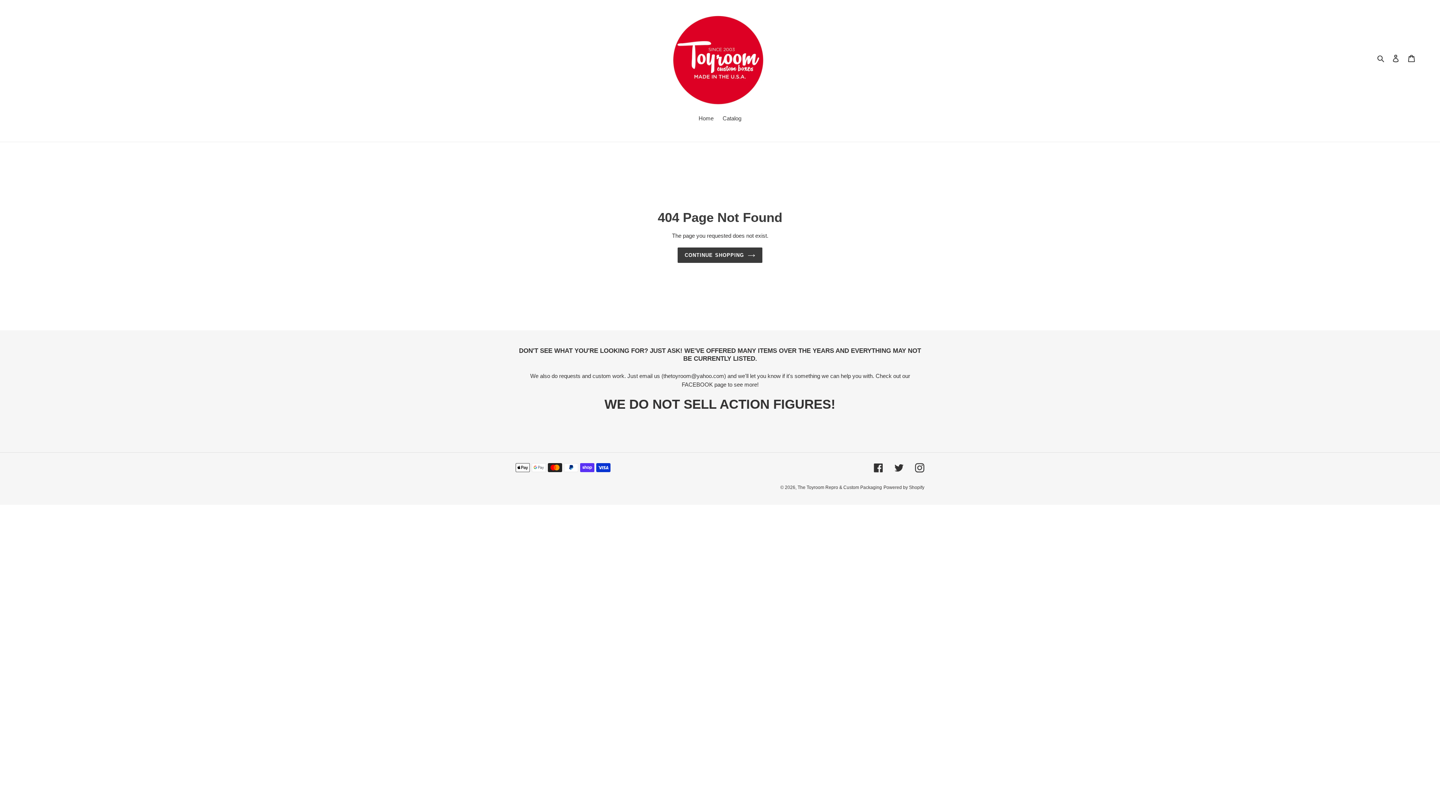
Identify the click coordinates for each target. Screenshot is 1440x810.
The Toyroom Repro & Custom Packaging (840, 487)
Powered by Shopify (904, 487)
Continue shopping (714, 255)
